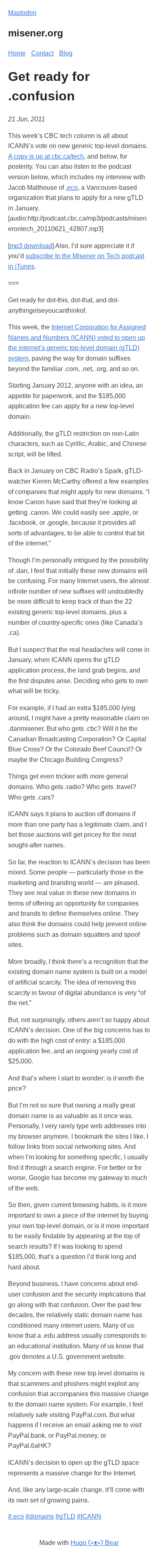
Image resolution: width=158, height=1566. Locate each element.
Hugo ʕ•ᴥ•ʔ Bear (94, 1542)
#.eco (16, 1516)
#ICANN (89, 1516)
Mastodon (22, 12)
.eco (72, 187)
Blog (66, 53)
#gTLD (65, 1516)
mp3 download (31, 245)
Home (17, 53)
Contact (42, 53)
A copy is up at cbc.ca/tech (46, 156)
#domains (40, 1516)
